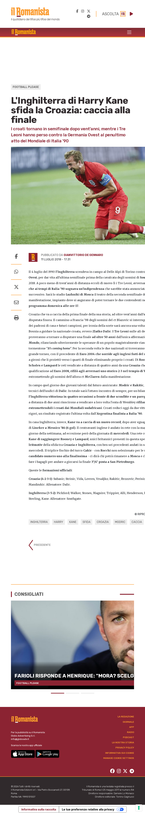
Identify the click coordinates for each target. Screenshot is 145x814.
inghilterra (39, 522)
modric (120, 522)
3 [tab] (87, 693)
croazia (103, 522)
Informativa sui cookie (119, 753)
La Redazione (126, 716)
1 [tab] (57, 693)
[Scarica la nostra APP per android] (47, 753)
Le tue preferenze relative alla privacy (88, 809)
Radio (130, 732)
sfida (87, 522)
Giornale (128, 722)
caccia (137, 522)
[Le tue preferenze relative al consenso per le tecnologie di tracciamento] (138, 807)
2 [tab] (72, 693)
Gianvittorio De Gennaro (83, 255)
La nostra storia (123, 742)
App (131, 727)
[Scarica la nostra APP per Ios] (23, 753)
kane (72, 522)
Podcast (128, 737)
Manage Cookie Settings (118, 758)
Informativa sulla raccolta (38, 809)
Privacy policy (124, 747)
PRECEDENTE (42, 545)
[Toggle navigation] (129, 32)
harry (58, 522)
